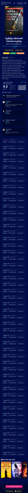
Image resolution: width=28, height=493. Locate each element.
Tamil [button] (20, 3)
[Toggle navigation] (25, 3)
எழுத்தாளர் (11, 57)
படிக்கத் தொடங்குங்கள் (14, 486)
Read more (7, 106)
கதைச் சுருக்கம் (5, 57)
